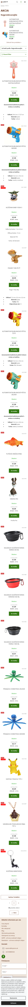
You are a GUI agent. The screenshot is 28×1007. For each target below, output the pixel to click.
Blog (3, 931)
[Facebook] (3, 956)
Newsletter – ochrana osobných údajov (13, 940)
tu (6, 994)
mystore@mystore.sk (11, 948)
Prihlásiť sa (7, 977)
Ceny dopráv (5, 924)
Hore (14, 913)
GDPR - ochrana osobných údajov (11, 938)
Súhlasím (13, 1003)
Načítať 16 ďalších (14, 897)
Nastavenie (13, 998)
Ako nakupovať (6, 928)
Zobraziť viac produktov (13, 42)
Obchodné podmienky (8, 933)
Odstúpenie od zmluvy (8, 935)
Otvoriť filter (7, 54)
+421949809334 (10, 952)
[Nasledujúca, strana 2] (14, 903)
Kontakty (4, 926)
